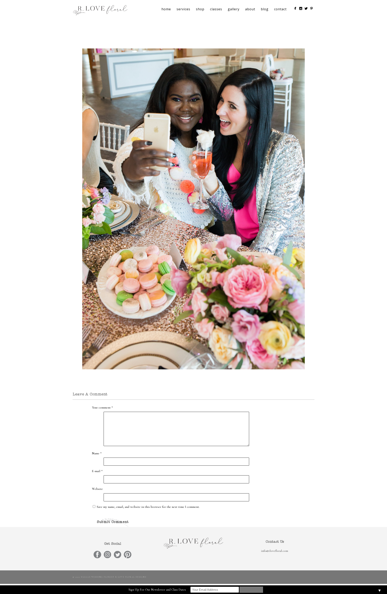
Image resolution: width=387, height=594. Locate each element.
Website (97, 489)
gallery (233, 9)
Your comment (102, 407)
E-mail (97, 471)
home (166, 9)
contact (280, 9)
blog (264, 9)
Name (97, 453)
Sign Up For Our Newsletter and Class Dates (157, 589)
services (183, 9)
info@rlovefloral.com (274, 551)
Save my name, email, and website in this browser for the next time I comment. (148, 507)
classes (216, 9)
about (250, 9)
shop (200, 9)
